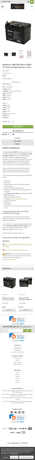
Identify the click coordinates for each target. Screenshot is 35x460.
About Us (17, 374)
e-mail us (20, 229)
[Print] (8, 134)
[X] (11, 134)
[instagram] (23, 412)
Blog (17, 378)
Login (15, 362)
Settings (5, 457)
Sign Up (19, 362)
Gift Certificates (17, 358)
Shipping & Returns (17, 364)
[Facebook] (3, 134)
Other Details (17, 141)
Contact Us (17, 382)
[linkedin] (19, 412)
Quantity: (5, 121)
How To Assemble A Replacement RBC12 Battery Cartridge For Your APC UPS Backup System (17, 402)
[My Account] (28, 1)
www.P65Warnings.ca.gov (10, 259)
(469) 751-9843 (6, 1)
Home (17, 372)
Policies (17, 380)
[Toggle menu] (2, 6)
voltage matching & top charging (19, 199)
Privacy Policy (14, 453)
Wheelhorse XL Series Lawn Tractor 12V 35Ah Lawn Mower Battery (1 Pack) (8, 299)
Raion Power (5, 294)
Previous (2, 32)
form (23, 233)
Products (17, 376)
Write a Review (6, 84)
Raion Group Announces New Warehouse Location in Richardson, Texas (17, 398)
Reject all (14, 457)
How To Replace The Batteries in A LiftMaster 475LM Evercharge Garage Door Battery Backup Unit (17, 395)
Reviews (17, 144)
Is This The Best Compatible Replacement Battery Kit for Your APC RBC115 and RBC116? (17, 391)
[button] (17, 320)
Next (32, 32)
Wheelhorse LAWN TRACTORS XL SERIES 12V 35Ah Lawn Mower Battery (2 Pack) (25, 299)
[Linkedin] (13, 134)
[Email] (5, 134)
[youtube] (16, 412)
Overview (17, 138)
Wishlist (17, 360)
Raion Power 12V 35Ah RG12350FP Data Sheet (16, 250)
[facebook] (12, 412)
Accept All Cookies (26, 457)
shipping (11, 206)
